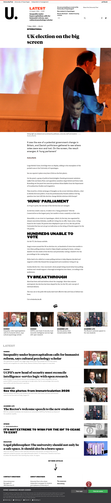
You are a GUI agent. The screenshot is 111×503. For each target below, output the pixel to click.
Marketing (37, 500)
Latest (37, 9)
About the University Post (90, 7)
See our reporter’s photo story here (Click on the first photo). (47, 173)
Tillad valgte (79, 491)
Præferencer (18, 500)
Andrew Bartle (31, 158)
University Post (8, 2)
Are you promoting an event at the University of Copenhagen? (67, 7)
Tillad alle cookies (98, 491)
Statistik (28, 500)
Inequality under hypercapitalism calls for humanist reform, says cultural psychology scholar (41, 17)
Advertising (60, 483)
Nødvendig (8, 500)
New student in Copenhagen (66, 11)
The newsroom (61, 481)
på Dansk (105, 2)
